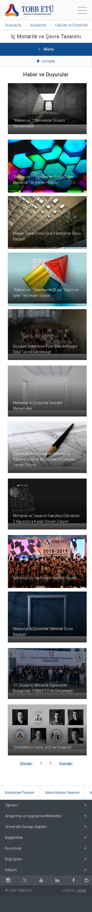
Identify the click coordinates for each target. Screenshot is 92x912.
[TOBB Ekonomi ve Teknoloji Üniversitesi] (29, 9)
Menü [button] (48, 49)
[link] (20, 793)
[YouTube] (41, 880)
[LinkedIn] (57, 880)
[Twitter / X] (24, 880)
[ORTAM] (87, 880)
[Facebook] (73, 880)
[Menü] (82, 11)
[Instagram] (8, 880)
